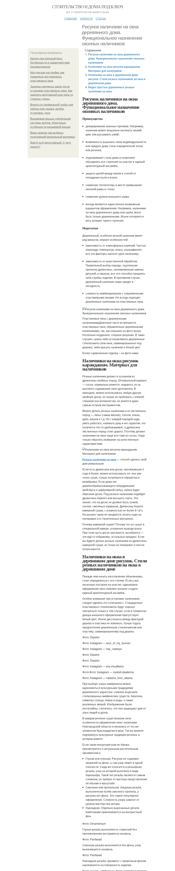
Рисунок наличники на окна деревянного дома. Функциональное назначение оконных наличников (116, 58)
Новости (86, 18)
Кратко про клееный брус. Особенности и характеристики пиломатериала (50, 62)
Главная (70, 18)
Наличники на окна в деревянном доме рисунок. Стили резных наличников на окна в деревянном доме (116, 79)
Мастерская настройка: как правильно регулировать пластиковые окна (47, 76)
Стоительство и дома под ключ (87, 6)
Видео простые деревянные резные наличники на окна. (111, 89)
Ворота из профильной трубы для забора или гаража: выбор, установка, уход (51, 108)
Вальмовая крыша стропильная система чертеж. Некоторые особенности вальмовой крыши (50, 122)
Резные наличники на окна (99, 459)
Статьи (101, 18)
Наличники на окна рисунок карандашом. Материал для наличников (114, 69)
